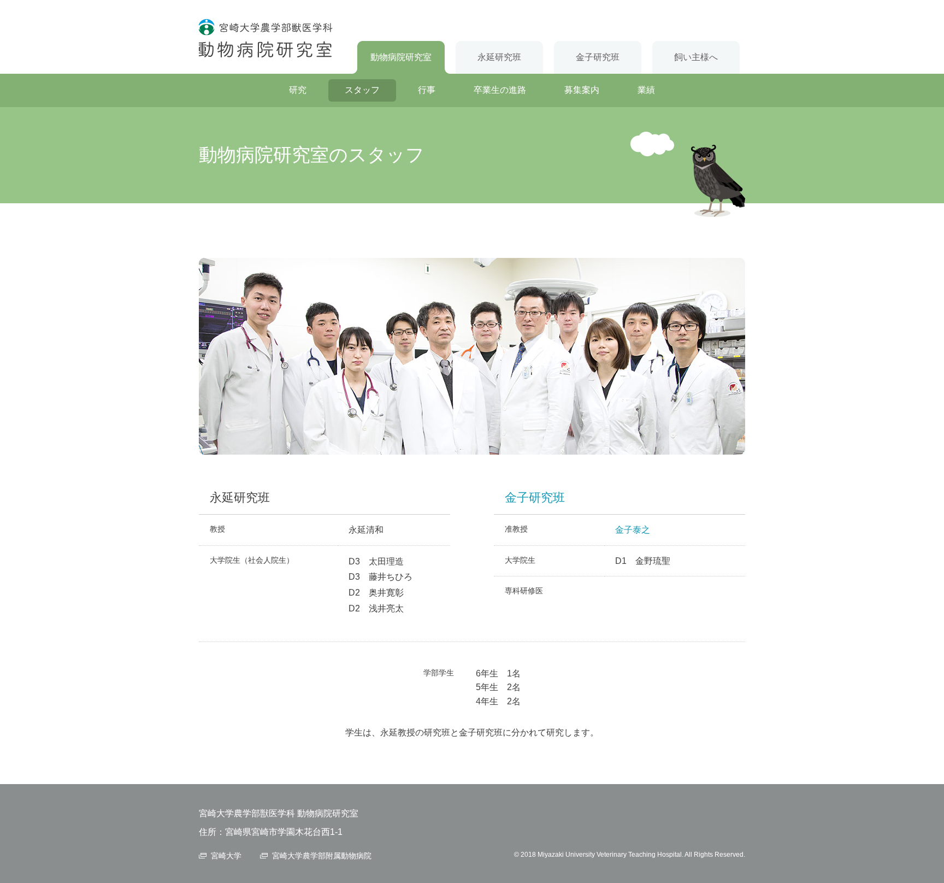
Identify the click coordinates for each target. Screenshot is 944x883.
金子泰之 (632, 529)
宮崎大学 (226, 855)
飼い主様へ (696, 57)
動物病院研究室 (401, 57)
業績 (646, 90)
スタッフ (362, 90)
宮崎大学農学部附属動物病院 (321, 855)
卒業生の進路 (500, 90)
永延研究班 (499, 57)
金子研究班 (598, 57)
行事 (426, 90)
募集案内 (581, 90)
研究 (297, 90)
